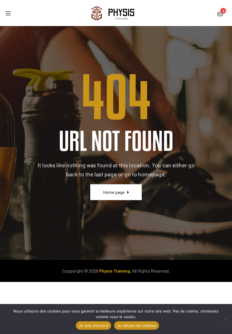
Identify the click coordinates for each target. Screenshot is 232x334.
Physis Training (114, 270)
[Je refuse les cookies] (225, 319)
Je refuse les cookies (136, 325)
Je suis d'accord (93, 325)
